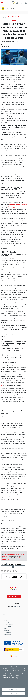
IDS (14, 207)
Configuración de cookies (8, 624)
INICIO (9, 16)
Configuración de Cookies (13, 685)
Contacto (5, 612)
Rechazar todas (13, 689)
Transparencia (6, 630)
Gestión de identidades (6, 567)
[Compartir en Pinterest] (10, 571)
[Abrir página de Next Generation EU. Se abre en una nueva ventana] (14, 643)
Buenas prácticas (10, 564)
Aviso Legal (6, 620)
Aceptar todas (13, 693)
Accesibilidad (6, 622)
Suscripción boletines (14, 596)
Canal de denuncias (7, 634)
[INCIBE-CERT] (14, 588)
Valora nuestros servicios (8, 614)
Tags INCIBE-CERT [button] (14, 577)
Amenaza (4, 564)
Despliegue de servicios (20, 564)
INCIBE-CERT (14, 16)
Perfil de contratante (7, 632)
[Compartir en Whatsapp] (13, 571)
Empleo (5, 616)
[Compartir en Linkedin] (5, 571)
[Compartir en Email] (16, 571)
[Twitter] (15, 606)
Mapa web (5, 628)
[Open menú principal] (1, 2)
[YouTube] (19, 606)
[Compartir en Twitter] (8, 571)
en (3, 8)
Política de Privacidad (8, 618)
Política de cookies (7, 626)
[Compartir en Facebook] (2, 571)
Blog (19, 16)
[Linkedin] (17, 606)
